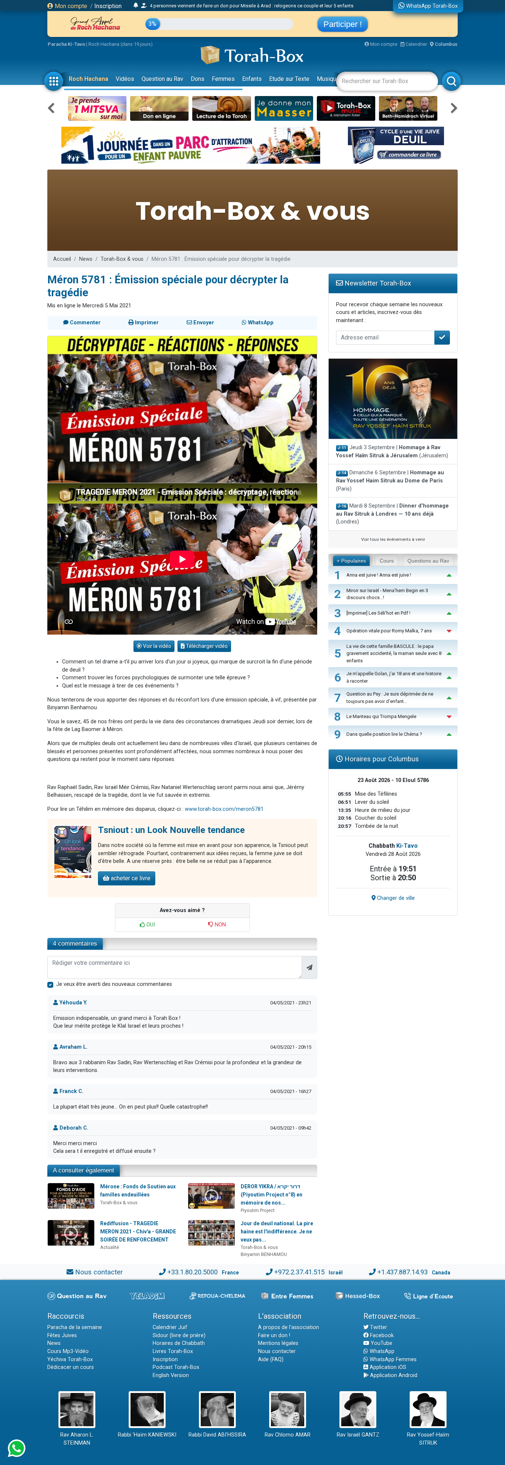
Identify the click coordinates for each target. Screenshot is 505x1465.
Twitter (378, 1327)
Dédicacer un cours (70, 1367)
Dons (197, 78)
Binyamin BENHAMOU (264, 1254)
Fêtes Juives (62, 1335)
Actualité (109, 1247)
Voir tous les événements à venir (393, 539)
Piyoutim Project (258, 1210)
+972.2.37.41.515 (299, 1272)
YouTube (380, 1343)
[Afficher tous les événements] (135, 5)
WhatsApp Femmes (392, 1359)
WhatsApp (381, 1351)
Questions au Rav (428, 561)
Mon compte (70, 6)
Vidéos (125, 78)
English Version (171, 1375)
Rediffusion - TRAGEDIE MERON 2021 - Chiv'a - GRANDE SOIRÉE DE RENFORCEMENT (138, 1231)
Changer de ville (395, 898)
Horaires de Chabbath (179, 1343)
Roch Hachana (88, 78)
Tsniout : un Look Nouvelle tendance (171, 830)
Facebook (381, 1335)
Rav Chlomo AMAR (288, 1435)
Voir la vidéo (156, 646)
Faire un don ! (274, 1335)
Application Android (393, 1375)
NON (219, 925)
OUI (150, 925)
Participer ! (342, 24)
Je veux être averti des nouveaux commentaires (114, 984)
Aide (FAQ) (271, 1359)
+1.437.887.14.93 (402, 1272)
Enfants (252, 78)
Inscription (108, 6)
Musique (328, 78)
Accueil (62, 259)
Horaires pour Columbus (381, 759)
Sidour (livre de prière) (179, 1335)
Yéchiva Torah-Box (70, 1359)
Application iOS (387, 1367)
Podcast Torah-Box (176, 1367)
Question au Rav (162, 78)
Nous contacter (99, 1272)
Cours (387, 561)
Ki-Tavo (407, 845)
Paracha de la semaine (74, 1327)
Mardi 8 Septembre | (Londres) (392, 514)
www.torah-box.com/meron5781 (224, 809)
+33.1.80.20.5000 (192, 1272)
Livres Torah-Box (173, 1351)
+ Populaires (351, 561)
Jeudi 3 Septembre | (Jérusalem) (392, 451)
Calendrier (415, 44)
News (85, 259)
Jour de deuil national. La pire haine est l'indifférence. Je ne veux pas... (277, 1231)
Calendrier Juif (170, 1327)
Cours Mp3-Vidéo (68, 1351)
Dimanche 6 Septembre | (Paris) (390, 480)
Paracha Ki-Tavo (66, 44)
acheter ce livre (129, 878)
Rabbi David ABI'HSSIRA (217, 1435)
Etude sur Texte (289, 78)
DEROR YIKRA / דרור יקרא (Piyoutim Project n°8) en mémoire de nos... (271, 1194)
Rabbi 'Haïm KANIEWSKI (147, 1435)
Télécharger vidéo (206, 646)
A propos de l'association (288, 1327)
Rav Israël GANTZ (358, 1435)
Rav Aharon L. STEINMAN (77, 1439)
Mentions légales (278, 1343)
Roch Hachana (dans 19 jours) (120, 44)
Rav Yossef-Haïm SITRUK (428, 1439)
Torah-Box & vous (122, 259)
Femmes (223, 78)
